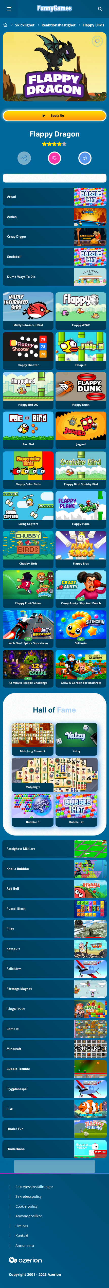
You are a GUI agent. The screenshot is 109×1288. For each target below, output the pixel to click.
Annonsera (24, 1245)
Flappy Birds (93, 25)
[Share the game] (24, 158)
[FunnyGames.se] (5, 25)
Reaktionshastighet (59, 25)
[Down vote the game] (54, 158)
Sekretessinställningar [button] (34, 1186)
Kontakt (21, 1235)
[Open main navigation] (9, 9)
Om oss (21, 1225)
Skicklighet (24, 25)
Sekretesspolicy (28, 1196)
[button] (100, 9)
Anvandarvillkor (28, 1216)
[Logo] (54, 9)
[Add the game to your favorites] (97, 41)
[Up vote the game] (85, 158)
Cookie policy (26, 1206)
